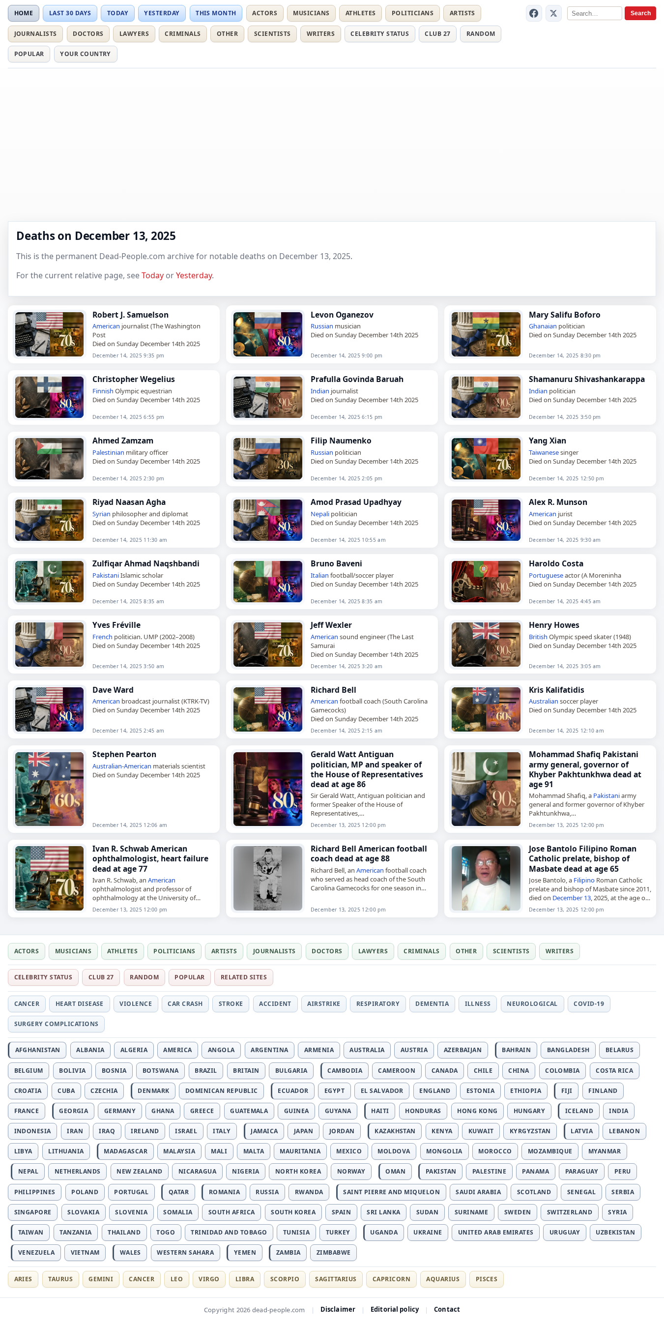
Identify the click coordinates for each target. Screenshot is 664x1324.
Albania (90, 1050)
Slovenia (131, 1212)
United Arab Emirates (496, 1232)
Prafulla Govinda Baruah (357, 379)
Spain (341, 1212)
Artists (462, 13)
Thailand (124, 1232)
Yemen (245, 1252)
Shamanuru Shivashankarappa (587, 379)
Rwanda (309, 1192)
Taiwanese (544, 452)
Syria (617, 1212)
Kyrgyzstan (530, 1131)
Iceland (579, 1111)
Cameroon (396, 1070)
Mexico (349, 1151)
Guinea (296, 1111)
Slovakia (83, 1212)
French (102, 636)
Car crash (185, 1004)
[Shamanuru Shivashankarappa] (486, 397)
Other (227, 33)
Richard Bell (333, 689)
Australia (366, 1050)
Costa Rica (614, 1070)
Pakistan (441, 1171)
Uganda (384, 1232)
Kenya (442, 1131)
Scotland (534, 1192)
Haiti (380, 1111)
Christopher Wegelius (133, 379)
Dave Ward (113, 689)
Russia (267, 1192)
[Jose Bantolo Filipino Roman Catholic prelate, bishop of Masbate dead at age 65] (486, 878)
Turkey (338, 1232)
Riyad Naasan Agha (129, 502)
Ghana (162, 1111)
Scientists (272, 33)
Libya (23, 1151)
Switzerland (569, 1212)
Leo (177, 1279)
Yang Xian (547, 440)
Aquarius (443, 1279)
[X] (554, 13)
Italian (320, 575)
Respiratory (378, 1004)
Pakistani (105, 575)
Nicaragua (197, 1171)
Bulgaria (291, 1070)
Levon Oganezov (342, 314)
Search (641, 13)
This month (216, 13)
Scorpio (284, 1279)
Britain (246, 1070)
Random (480, 33)
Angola (221, 1050)
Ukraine (427, 1232)
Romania (224, 1192)
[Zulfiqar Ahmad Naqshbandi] (50, 582)
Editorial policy (395, 1309)
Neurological (532, 1004)
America (177, 1050)
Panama (535, 1171)
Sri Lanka (383, 1212)
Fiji (567, 1091)
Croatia (28, 1091)
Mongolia (444, 1151)
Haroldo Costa (556, 563)
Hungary (529, 1111)
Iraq (107, 1131)
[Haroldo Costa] (486, 582)
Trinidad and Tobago (229, 1232)
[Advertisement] (332, 144)
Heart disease (80, 1004)
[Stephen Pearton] (50, 788)
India (618, 1111)
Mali (219, 1151)
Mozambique (550, 1151)
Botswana (161, 1070)
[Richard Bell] (268, 709)
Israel (186, 1131)
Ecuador (293, 1091)
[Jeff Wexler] (268, 644)
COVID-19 (589, 1004)
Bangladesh (568, 1050)
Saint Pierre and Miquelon (391, 1192)
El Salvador (382, 1091)
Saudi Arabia (478, 1192)
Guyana (338, 1111)
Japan (303, 1131)
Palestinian (108, 452)
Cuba (66, 1091)
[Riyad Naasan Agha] (50, 520)
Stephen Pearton (124, 754)
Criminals (183, 33)
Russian (322, 326)
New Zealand (139, 1171)
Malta (253, 1151)
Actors (264, 13)
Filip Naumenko (341, 440)
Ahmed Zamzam (122, 440)
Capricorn (391, 1279)
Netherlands (78, 1171)
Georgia (73, 1111)
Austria (414, 1050)
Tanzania (75, 1232)
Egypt (334, 1091)
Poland (84, 1192)
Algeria (133, 1050)
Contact (447, 1309)
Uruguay (564, 1232)
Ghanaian (543, 326)
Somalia (177, 1212)
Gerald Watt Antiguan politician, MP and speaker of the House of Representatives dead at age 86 (367, 769)
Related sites (244, 977)
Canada (445, 1070)
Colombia (562, 1070)
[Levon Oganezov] (268, 334)
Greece (202, 1111)
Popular (29, 54)
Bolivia (72, 1070)
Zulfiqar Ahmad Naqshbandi (146, 563)
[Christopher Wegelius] (50, 397)
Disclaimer (337, 1309)
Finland (602, 1091)
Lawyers (134, 33)
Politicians (412, 13)
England (434, 1091)
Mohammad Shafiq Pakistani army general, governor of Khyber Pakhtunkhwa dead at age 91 (585, 769)
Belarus (620, 1050)
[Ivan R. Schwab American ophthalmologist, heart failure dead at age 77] (50, 878)
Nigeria (245, 1171)
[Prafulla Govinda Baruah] (268, 397)
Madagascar (125, 1151)
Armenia (319, 1050)
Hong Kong (477, 1111)
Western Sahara (185, 1252)
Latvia (582, 1131)
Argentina (269, 1050)
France (26, 1111)
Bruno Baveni (336, 563)
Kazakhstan (395, 1131)
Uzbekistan (615, 1232)
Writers (321, 33)
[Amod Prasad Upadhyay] (268, 520)
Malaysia (179, 1151)
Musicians (311, 13)
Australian (543, 701)
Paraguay (582, 1171)
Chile (483, 1070)
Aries (23, 1279)
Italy (222, 1131)
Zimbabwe (334, 1252)
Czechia (103, 1091)
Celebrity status (379, 33)
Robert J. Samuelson (130, 314)
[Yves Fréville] (50, 644)
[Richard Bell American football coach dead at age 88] (268, 878)
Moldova (393, 1151)
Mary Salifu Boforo (565, 314)
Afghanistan (37, 1050)
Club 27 (437, 33)
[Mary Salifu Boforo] (486, 334)
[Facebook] (534, 13)
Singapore (33, 1212)
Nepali (320, 513)
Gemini (100, 1279)
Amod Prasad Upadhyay (356, 502)
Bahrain (516, 1050)
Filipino (584, 880)
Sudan (427, 1212)
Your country (85, 54)
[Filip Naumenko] (268, 459)
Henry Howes (554, 624)
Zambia (288, 1252)
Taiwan (31, 1232)
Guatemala (249, 1111)
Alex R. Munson (558, 502)
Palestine (489, 1171)
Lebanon (624, 1131)
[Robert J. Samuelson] (50, 334)
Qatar (179, 1192)
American (106, 326)
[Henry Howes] (486, 644)
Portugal (131, 1192)
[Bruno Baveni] (268, 582)
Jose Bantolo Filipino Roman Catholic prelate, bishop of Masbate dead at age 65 (582, 858)
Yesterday (161, 13)
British (538, 636)
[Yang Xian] (486, 459)
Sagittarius (335, 1279)
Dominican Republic (221, 1091)
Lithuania (66, 1151)
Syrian (101, 513)
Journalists (35, 33)
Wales (130, 1252)
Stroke (231, 1004)
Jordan (342, 1131)
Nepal (28, 1171)
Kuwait (481, 1131)
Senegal (581, 1192)
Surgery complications (56, 1024)
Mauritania (300, 1151)
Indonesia (32, 1131)
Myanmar (604, 1151)
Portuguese (546, 575)
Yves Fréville (116, 624)
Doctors (88, 33)
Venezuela (36, 1252)
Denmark (153, 1091)
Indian (320, 390)
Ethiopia (525, 1091)
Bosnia (114, 1070)
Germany (120, 1111)
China (518, 1070)
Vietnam (85, 1252)
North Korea (298, 1171)
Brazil (206, 1070)
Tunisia (296, 1232)
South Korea (293, 1212)
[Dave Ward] (50, 709)
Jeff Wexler (331, 624)
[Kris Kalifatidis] (486, 709)
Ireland (145, 1131)
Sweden (517, 1212)
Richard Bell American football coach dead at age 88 (369, 853)
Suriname (472, 1212)
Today (117, 13)
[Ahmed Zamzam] (50, 459)
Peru (622, 1171)
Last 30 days (70, 13)
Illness (478, 1004)
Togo (165, 1232)
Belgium (28, 1070)
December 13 (571, 897)
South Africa (231, 1212)
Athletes (361, 13)
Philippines (35, 1192)
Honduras (423, 1111)
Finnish (103, 390)
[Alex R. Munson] (486, 520)
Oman (395, 1171)
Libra (244, 1279)
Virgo (209, 1279)
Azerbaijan (463, 1050)
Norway (351, 1171)
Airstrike (323, 1004)
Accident (275, 1004)
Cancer (27, 1004)
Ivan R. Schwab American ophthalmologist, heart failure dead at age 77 (150, 858)
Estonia (480, 1091)
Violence (135, 1004)
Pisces (487, 1279)
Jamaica (264, 1131)
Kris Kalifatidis (556, 689)
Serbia (622, 1192)
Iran (75, 1131)
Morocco (495, 1151)
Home (23, 13)
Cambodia (344, 1070)
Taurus (60, 1279)
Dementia (432, 1004)
